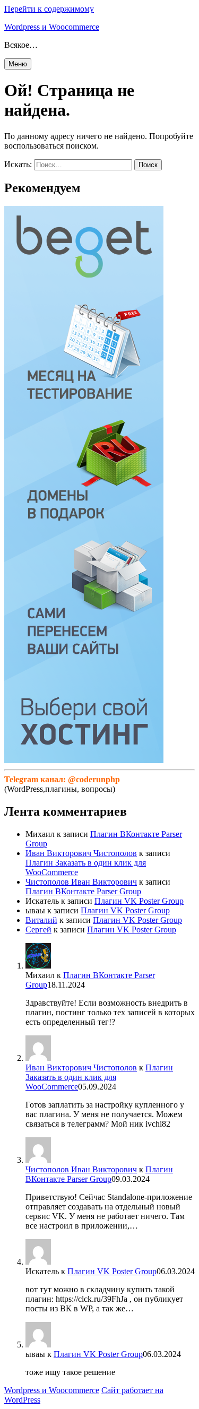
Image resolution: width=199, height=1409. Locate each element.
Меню (17, 64)
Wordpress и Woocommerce (51, 26)
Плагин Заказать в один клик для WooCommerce (99, 1077)
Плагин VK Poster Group (139, 900)
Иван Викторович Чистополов (81, 853)
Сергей (38, 929)
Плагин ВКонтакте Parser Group (83, 891)
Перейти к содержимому (49, 8)
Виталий (41, 919)
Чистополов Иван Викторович (81, 881)
